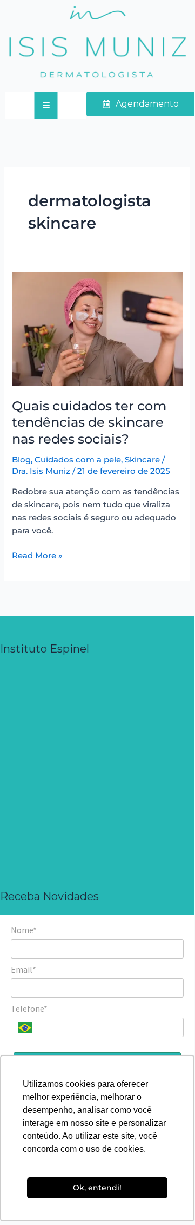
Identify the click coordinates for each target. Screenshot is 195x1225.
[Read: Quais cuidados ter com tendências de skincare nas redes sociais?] (97, 329)
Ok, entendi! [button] (97, 1188)
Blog (21, 460)
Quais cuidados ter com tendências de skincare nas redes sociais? (89, 422)
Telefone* (29, 1008)
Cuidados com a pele (78, 460)
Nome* (24, 929)
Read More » (37, 555)
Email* (23, 969)
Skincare (142, 460)
